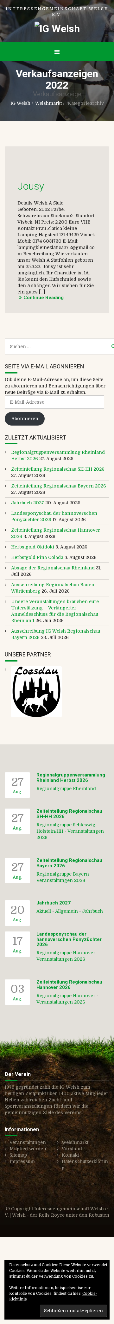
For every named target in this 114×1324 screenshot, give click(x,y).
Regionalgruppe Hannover (65, 952)
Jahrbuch (92, 911)
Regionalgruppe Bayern (62, 874)
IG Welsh (20, 103)
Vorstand (72, 1148)
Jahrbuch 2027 (27, 502)
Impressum (22, 1161)
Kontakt (70, 1155)
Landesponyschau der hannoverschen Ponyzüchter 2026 (69, 939)
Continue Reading (43, 297)
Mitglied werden (28, 1148)
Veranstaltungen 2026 (60, 880)
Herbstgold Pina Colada (37, 557)
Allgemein (66, 911)
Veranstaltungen (28, 1142)
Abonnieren (24, 418)
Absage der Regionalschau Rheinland (53, 567)
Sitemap (18, 1155)
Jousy (30, 186)
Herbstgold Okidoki (32, 546)
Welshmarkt (48, 103)
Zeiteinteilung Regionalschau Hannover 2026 (69, 984)
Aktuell (43, 911)
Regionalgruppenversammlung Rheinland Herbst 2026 (70, 777)
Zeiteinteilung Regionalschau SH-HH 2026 (57, 469)
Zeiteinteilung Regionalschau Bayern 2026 (58, 485)
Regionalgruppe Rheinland (66, 788)
